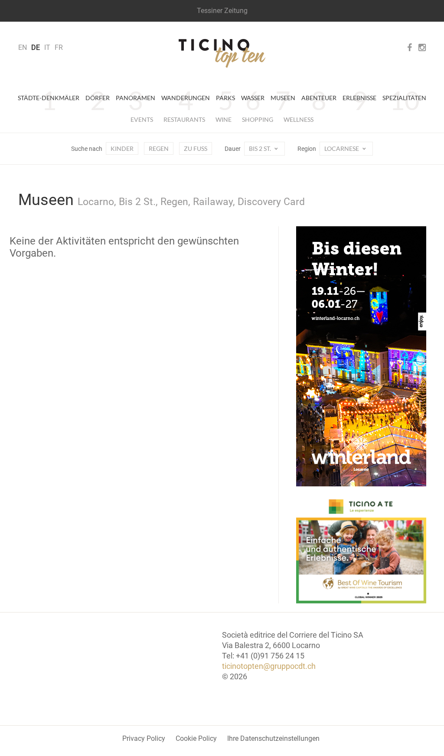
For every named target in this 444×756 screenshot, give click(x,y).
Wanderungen (185, 97)
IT (47, 47)
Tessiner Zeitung (222, 11)
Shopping (257, 119)
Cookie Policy (196, 738)
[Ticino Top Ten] (222, 53)
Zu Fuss (195, 148)
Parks (225, 97)
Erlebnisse (359, 97)
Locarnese (342, 148)
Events (142, 119)
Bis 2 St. (260, 148)
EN (22, 47)
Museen (283, 97)
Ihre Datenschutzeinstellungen (273, 738)
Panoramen (135, 97)
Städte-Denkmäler (48, 97)
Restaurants (184, 119)
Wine (223, 119)
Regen (159, 148)
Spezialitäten (404, 97)
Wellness (298, 119)
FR (59, 47)
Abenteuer (318, 97)
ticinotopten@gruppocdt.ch (269, 666)
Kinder (122, 148)
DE (35, 47)
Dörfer (97, 97)
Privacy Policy (143, 738)
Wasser (252, 97)
